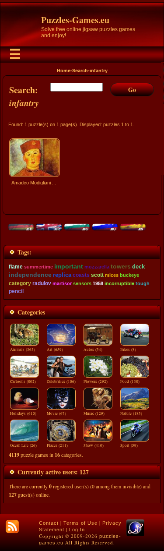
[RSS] (12, 526)
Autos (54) (93, 349)
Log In (77, 529)
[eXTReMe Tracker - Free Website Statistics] (135, 534)
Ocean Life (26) (23, 445)
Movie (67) (56, 413)
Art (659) (55, 349)
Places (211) (57, 445)
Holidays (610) (23, 413)
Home (63, 70)
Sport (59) (129, 445)
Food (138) (130, 381)
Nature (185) (131, 413)
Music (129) (94, 413)
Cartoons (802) (23, 381)
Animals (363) (22, 349)
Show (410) (94, 445)
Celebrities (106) (61, 381)
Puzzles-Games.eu (75, 20)
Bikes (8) (128, 349)
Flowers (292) (96, 381)
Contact (49, 523)
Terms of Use (80, 523)
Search (80, 70)
